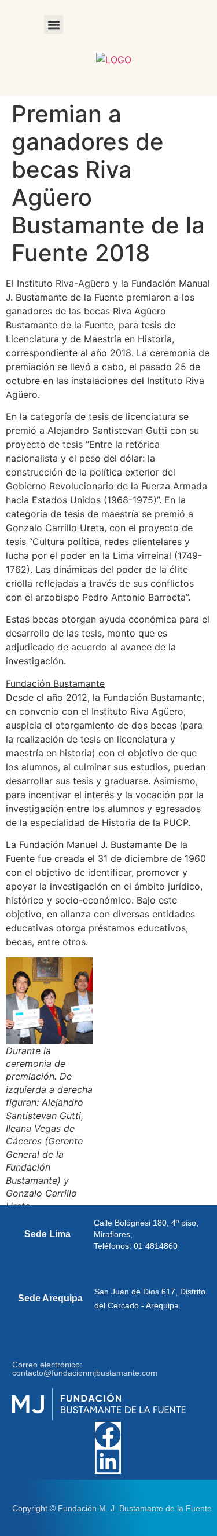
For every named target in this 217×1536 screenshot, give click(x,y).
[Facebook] (108, 1435)
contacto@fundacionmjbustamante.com (84, 1372)
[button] (53, 24)
